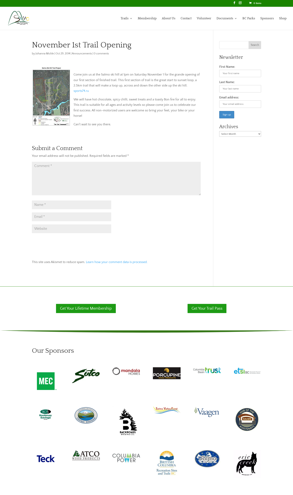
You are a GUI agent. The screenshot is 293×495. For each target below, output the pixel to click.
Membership (147, 18)
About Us (168, 18)
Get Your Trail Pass (207, 308)
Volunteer (204, 18)
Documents (224, 18)
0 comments (101, 53)
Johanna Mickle (44, 53)
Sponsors (267, 18)
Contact (186, 18)
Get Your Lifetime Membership (86, 308)
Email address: (229, 97)
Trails (125, 18)
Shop (283, 18)
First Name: (227, 67)
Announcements (82, 53)
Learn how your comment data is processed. (116, 262)
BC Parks (248, 18)
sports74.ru (81, 91)
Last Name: (227, 82)
